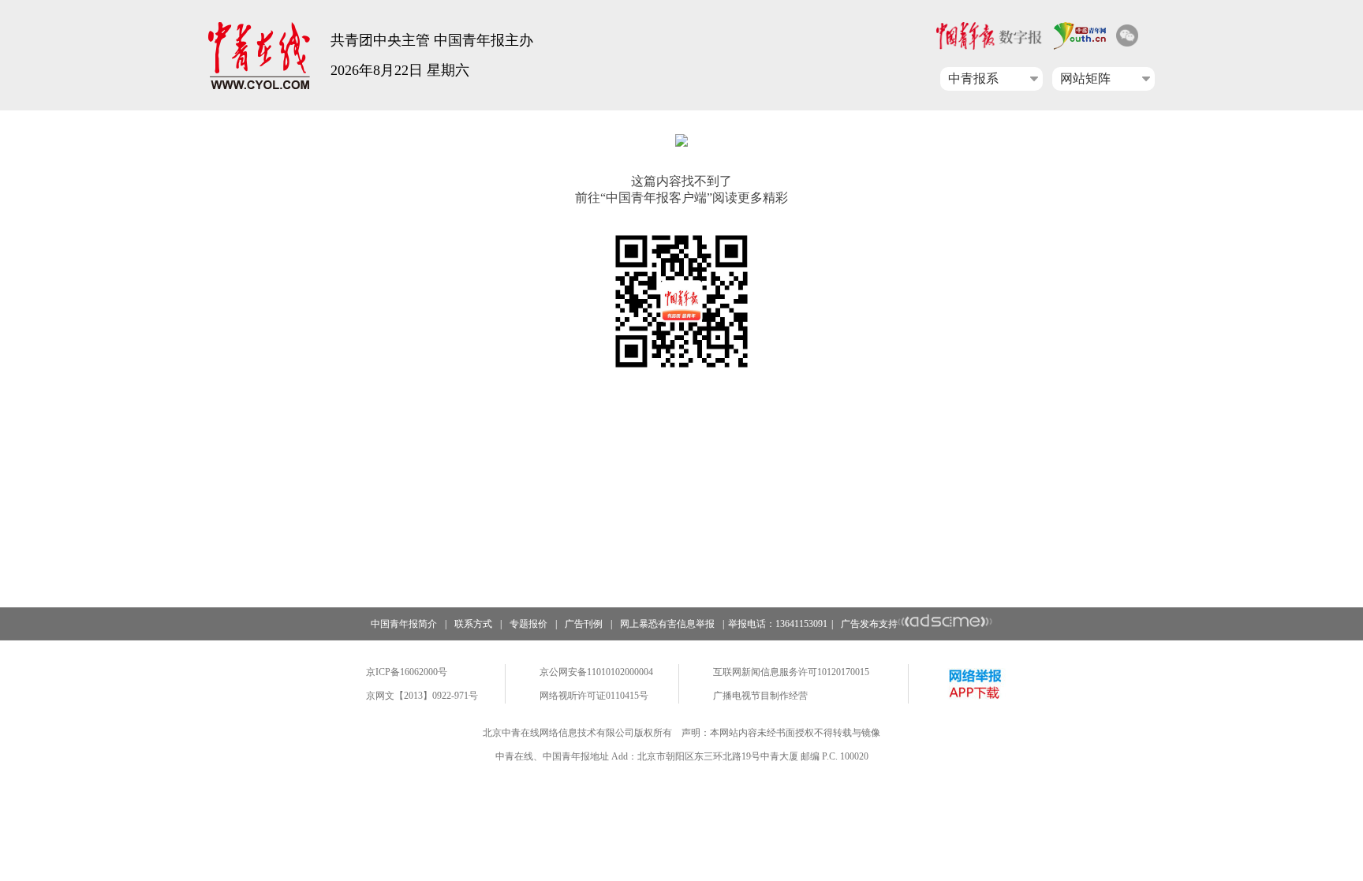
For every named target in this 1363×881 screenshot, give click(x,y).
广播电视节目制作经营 (760, 695)
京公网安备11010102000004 (596, 672)
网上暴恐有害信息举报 (667, 623)
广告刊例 (584, 623)
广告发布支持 (869, 623)
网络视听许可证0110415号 (594, 695)
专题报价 (528, 623)
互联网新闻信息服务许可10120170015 (791, 672)
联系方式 (473, 623)
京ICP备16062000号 (406, 672)
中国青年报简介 (404, 623)
